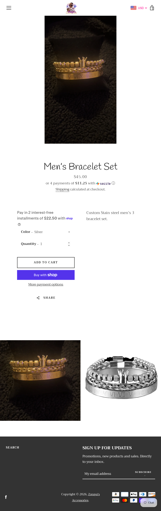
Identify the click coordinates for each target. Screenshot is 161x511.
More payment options (45, 284)
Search (12, 447)
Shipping (62, 189)
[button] (80, 183)
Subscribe (143, 472)
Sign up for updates (107, 448)
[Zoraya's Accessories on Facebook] (6, 497)
